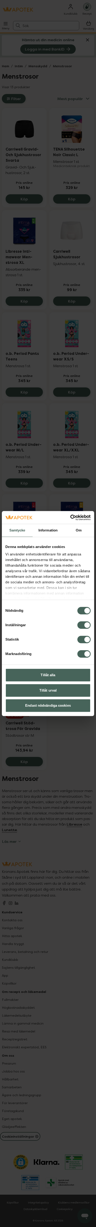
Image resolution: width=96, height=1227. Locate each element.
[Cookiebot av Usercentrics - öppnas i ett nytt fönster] (70, 517)
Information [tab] (48, 530)
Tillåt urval (48, 690)
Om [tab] (79, 530)
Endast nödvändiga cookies (48, 705)
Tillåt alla (48, 675)
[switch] (84, 625)
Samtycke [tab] (17, 530)
